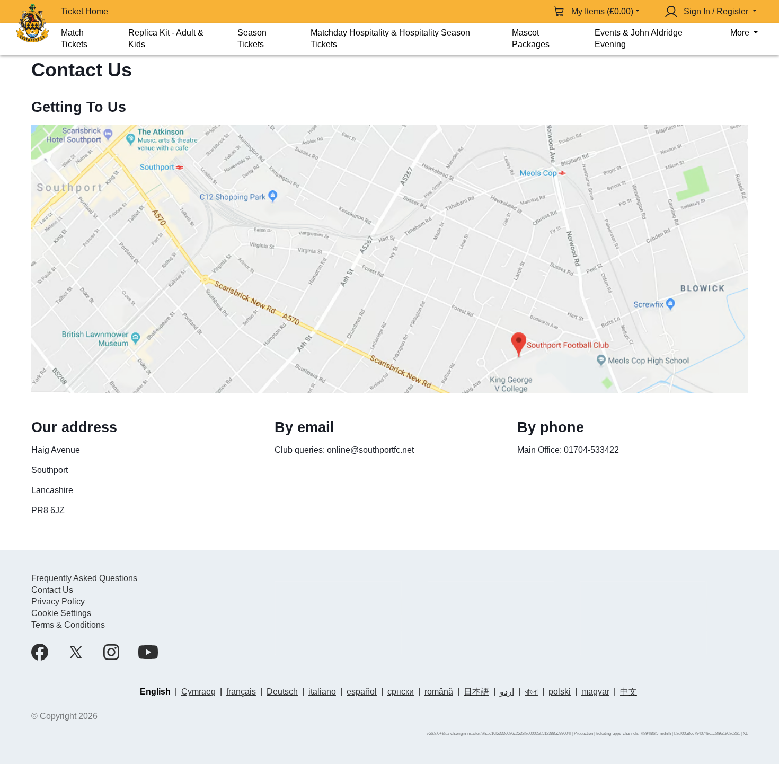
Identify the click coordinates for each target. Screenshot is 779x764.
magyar (595, 691)
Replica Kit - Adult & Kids (165, 38)
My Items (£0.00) (602, 11)
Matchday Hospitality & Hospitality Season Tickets (390, 38)
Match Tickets (74, 38)
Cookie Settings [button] (61, 613)
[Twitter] (75, 652)
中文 (628, 691)
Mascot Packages (531, 38)
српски (400, 691)
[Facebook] (39, 652)
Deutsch (282, 691)
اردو (507, 691)
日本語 (476, 691)
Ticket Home (84, 11)
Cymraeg (198, 691)
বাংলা (531, 691)
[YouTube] (148, 652)
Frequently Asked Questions (84, 578)
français (241, 691)
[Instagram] (111, 652)
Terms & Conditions (68, 624)
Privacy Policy (58, 601)
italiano (322, 691)
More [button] (740, 32)
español (362, 691)
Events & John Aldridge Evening (639, 38)
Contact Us (52, 589)
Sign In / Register (715, 11)
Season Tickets (252, 38)
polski (559, 691)
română (438, 691)
